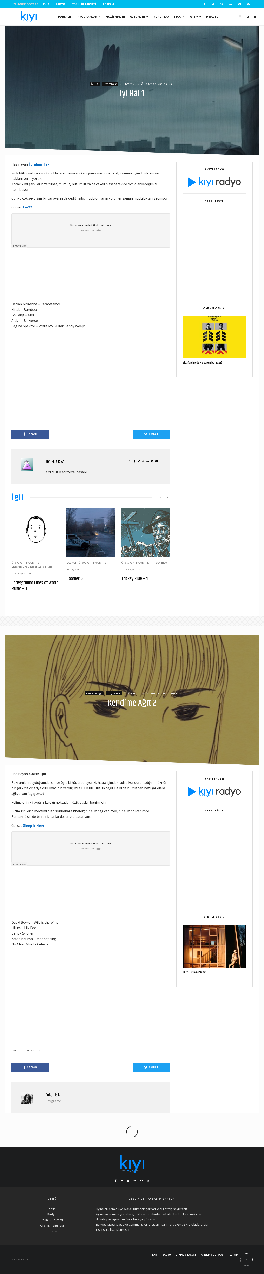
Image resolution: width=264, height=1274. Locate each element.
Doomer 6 (74, 579)
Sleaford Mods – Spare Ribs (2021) (202, 363)
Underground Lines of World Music (31, 566)
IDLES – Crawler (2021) (195, 972)
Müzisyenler (115, 16)
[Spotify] (248, 4)
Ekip (46, 4)
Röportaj (161, 16)
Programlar (87, 16)
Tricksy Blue (159, 562)
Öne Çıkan (17, 562)
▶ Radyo (212, 16)
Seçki (178, 16)
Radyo (60, 4)
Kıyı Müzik (52, 462)
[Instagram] (221, 4)
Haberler (65, 16)
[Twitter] (213, 4)
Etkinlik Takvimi (83, 4)
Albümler (137, 16)
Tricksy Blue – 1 (134, 579)
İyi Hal (95, 83)
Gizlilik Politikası (52, 1225)
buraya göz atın (144, 1219)
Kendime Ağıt (94, 693)
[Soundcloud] (230, 4)
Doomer (71, 562)
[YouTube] (239, 4)
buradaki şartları (144, 1209)
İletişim (108, 4)
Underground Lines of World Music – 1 (34, 586)
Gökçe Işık (52, 1095)
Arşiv (194, 16)
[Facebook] (205, 4)
